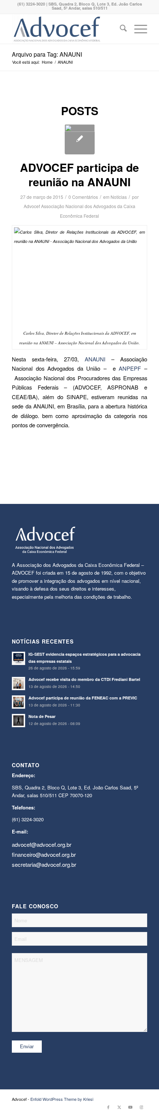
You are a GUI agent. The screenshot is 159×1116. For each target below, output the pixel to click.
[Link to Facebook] (108, 1106)
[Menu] (137, 29)
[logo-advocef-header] (66, 29)
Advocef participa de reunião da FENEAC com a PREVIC (82, 698)
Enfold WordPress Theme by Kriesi (61, 1099)
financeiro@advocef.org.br (44, 854)
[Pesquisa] (119, 29)
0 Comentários (83, 197)
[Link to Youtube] (130, 1106)
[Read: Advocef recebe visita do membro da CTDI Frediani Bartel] (18, 683)
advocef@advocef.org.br (41, 844)
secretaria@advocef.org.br (44, 864)
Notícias (119, 197)
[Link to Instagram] (141, 1106)
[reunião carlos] (80, 139)
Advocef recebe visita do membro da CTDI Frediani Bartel (84, 679)
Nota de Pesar (41, 716)
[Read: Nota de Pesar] (18, 720)
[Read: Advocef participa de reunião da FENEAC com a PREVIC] (18, 702)
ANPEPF (131, 368)
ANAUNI (95, 359)
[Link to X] (119, 1106)
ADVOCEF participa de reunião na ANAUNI (79, 174)
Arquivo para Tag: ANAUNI (47, 54)
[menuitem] (119, 29)
